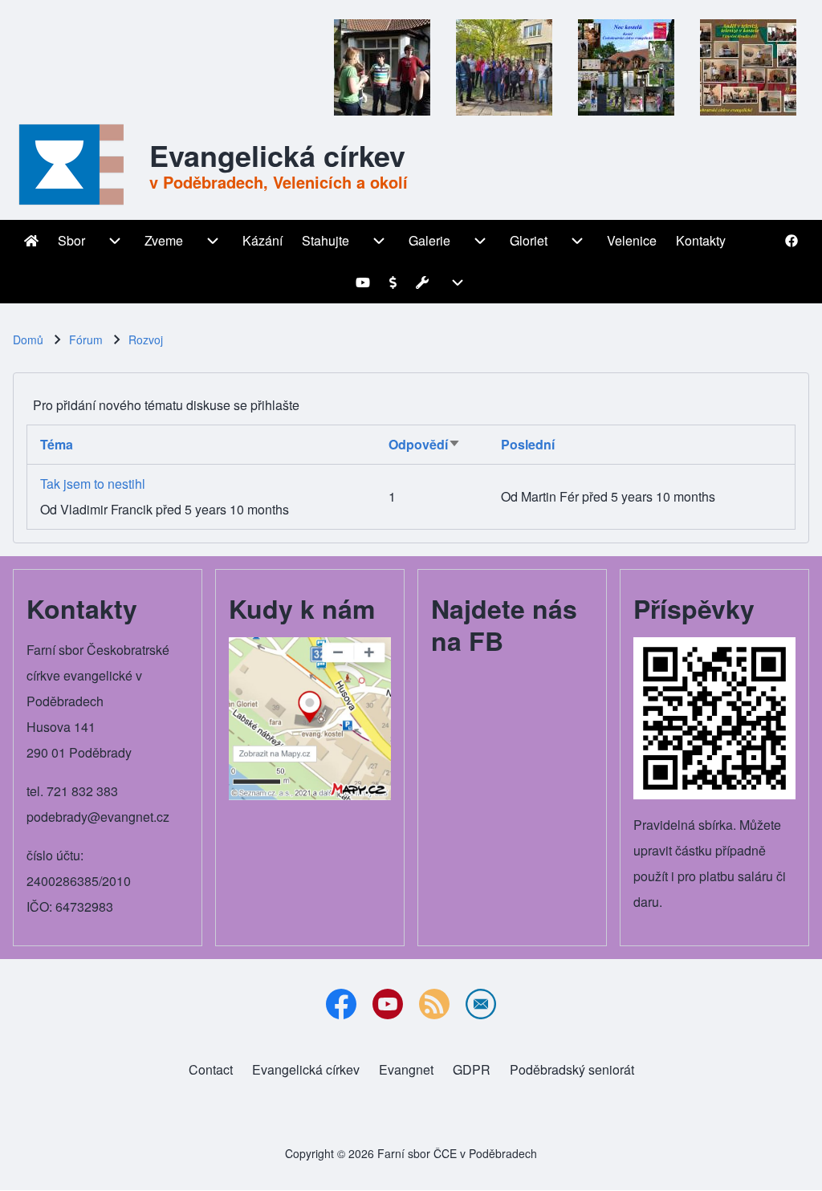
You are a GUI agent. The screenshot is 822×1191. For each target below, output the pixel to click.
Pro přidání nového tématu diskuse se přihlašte (166, 405)
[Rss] (434, 1004)
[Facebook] (341, 1004)
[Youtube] (388, 1004)
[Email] (481, 1004)
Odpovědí (425, 444)
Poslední (528, 444)
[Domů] (76, 164)
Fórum (86, 339)
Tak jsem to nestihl (92, 483)
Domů (28, 339)
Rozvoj (145, 339)
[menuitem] (31, 241)
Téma (56, 444)
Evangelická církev (277, 155)
